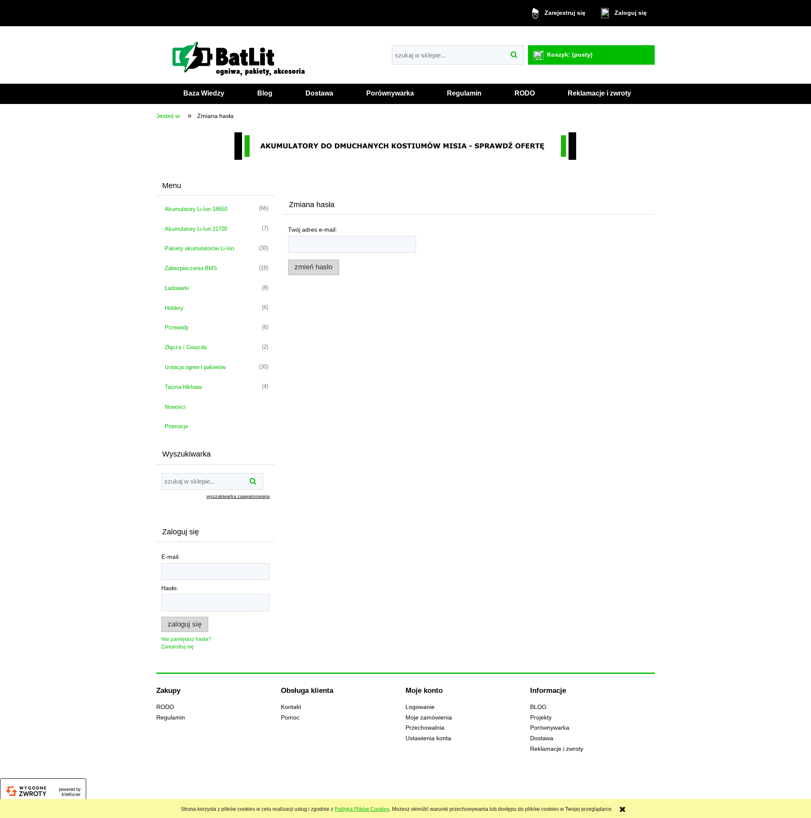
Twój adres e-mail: (312, 229)
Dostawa (541, 738)
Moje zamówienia (429, 717)
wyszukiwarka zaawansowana (238, 496)
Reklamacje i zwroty (556, 749)
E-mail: (170, 556)
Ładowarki (177, 288)
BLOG (538, 707)
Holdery (174, 308)
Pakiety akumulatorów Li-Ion (199, 248)
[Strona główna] (240, 56)
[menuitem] (203, 93)
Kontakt (291, 707)
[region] (405, 145)
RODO (165, 707)
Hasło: (169, 588)
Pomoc (290, 717)
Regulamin (170, 717)
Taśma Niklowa (183, 387)
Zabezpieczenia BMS (191, 268)
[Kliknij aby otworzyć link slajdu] (405, 145)
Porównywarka (549, 728)
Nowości (175, 407)
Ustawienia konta (428, 738)
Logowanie (420, 707)
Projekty (541, 717)
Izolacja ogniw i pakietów (195, 367)
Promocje (176, 426)
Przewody (177, 327)
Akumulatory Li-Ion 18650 (196, 209)
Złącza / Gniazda (186, 347)
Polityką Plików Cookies (362, 809)
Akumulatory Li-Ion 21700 (196, 229)
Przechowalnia (425, 728)
